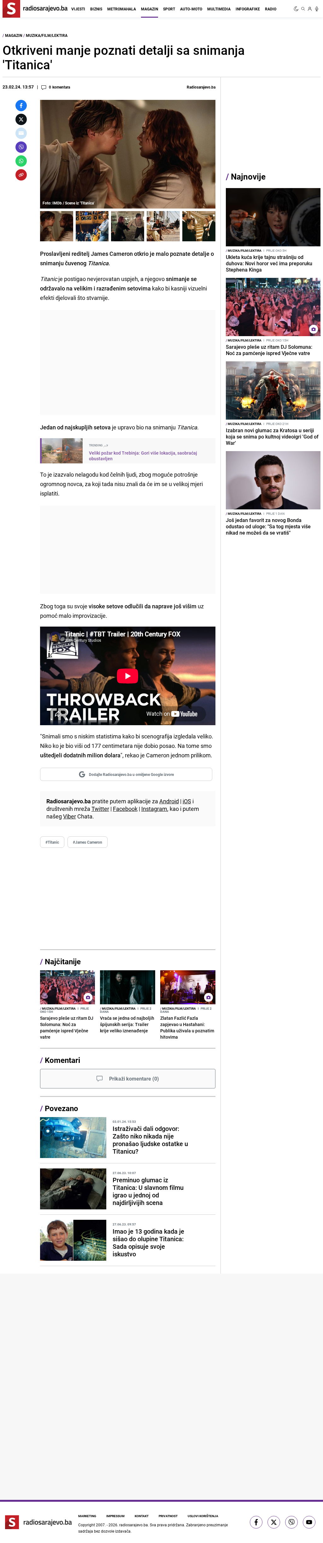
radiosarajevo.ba (133, 1524)
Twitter (100, 808)
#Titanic (52, 842)
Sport (169, 8)
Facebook (125, 808)
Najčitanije (63, 961)
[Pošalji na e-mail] (21, 133)
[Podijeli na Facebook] (21, 105)
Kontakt (142, 1516)
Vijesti (78, 8)
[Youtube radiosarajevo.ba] (309, 1522)
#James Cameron (87, 842)
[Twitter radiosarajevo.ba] (273, 1522)
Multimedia (219, 8)
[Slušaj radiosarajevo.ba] (316, 9)
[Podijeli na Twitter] (21, 119)
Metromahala (121, 8)
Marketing (87, 1516)
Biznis (96, 8)
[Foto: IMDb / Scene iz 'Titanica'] (56, 226)
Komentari (62, 1060)
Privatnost (168, 1516)
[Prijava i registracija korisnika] (310, 9)
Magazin (149, 8)
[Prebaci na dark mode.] (297, 9)
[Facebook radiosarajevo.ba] (256, 1522)
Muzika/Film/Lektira (47, 35)
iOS (187, 801)
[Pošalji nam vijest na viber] (291, 1522)
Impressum (115, 1516)
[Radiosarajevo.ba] (38, 1522)
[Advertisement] (127, 362)
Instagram (154, 808)
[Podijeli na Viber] (21, 147)
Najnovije (248, 176)
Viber (69, 816)
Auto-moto (191, 8)
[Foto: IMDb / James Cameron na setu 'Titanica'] (92, 226)
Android (169, 801)
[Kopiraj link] (21, 175)
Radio (270, 8)
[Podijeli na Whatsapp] (21, 161)
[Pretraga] (303, 9)
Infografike (248, 8)
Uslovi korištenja (203, 1516)
